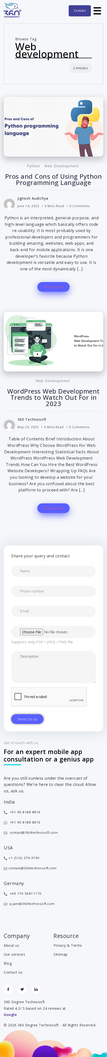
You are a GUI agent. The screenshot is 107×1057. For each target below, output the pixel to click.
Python (33, 166)
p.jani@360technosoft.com (31, 903)
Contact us (13, 972)
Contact (80, 10)
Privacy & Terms (68, 945)
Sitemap (61, 954)
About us (11, 945)
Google (10, 1014)
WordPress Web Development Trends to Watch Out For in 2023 (53, 397)
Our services (14, 954)
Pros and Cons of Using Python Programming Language (53, 179)
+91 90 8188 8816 (24, 812)
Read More (53, 287)
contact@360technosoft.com (33, 832)
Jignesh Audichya (32, 198)
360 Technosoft (32, 419)
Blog (8, 963)
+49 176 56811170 (25, 893)
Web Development (61, 166)
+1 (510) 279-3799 (24, 858)
